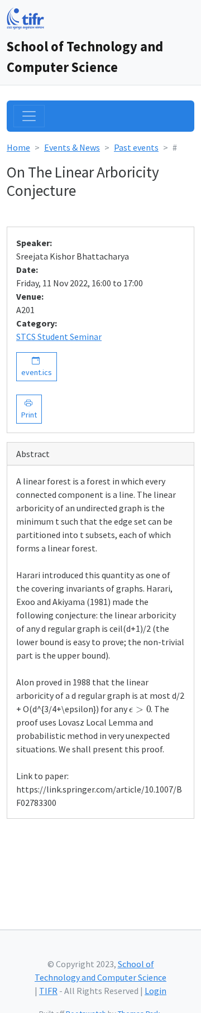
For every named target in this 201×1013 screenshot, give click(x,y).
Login (155, 990)
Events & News (72, 147)
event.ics (36, 366)
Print (29, 409)
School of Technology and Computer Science (85, 57)
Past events (136, 147)
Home (18, 147)
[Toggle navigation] (29, 116)
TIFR (48, 990)
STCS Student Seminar (59, 336)
